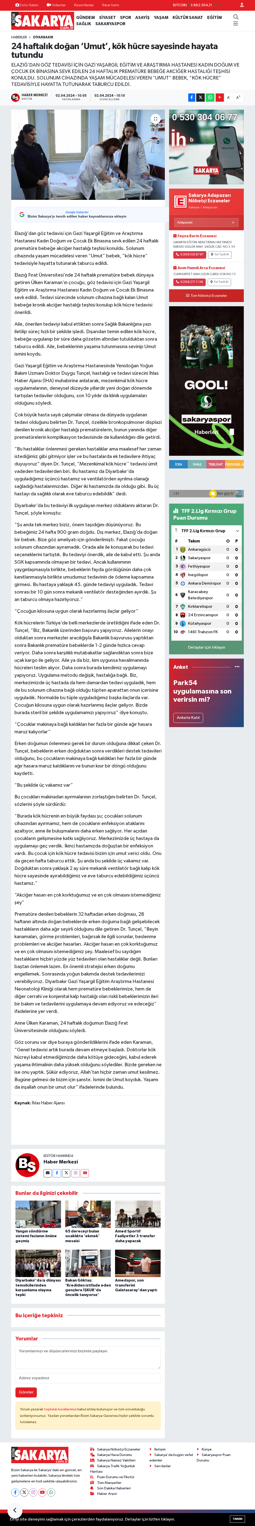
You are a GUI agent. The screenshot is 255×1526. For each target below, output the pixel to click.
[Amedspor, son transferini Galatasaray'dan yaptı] (138, 1263)
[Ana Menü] (235, 24)
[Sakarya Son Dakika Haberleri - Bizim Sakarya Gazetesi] (42, 20)
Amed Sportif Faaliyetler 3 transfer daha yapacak (135, 1236)
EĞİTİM (214, 17)
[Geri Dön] (14, 1511)
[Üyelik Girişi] (240, 5)
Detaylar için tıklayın (206, 647)
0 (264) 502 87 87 (191, 254)
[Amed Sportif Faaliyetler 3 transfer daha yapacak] (138, 1214)
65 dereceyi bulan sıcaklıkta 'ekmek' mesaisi (82, 1236)
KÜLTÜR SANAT (188, 17)
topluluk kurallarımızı (60, 1409)
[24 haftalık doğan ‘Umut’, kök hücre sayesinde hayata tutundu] (88, 155)
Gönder (26, 1392)
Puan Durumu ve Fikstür (115, 1477)
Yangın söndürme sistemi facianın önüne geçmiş (36, 1236)
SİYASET (107, 17)
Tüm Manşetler (109, 1483)
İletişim (160, 1449)
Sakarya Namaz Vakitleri (116, 1460)
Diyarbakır (43, 37)
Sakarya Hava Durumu (114, 1455)
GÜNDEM (85, 17)
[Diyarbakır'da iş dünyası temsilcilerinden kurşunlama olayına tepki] (38, 1263)
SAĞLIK (83, 24)
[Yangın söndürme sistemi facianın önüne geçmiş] (38, 1214)
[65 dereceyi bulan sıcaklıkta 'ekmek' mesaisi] (88, 1214)
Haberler (19, 37)
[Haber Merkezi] (27, 1165)
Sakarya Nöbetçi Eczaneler (118, 1449)
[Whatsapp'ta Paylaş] (210, 97)
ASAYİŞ (142, 17)
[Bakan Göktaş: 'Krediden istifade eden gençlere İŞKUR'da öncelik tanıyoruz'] (88, 1263)
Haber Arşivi (107, 1494)
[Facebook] (57, 1173)
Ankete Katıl (188, 718)
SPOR (125, 17)
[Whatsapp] (51, 1492)
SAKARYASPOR (110, 24)
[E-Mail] (48, 1173)
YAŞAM (161, 17)
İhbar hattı (110, 5)
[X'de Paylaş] (200, 97)
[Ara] (236, 17)
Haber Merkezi (61, 1161)
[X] (24, 1492)
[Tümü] (237, 667)
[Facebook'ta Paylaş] (191, 97)
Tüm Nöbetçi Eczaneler (209, 296)
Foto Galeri (29, 5)
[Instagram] (75, 1173)
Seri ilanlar (162, 1466)
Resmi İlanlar (84, 5)
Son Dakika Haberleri (114, 1488)
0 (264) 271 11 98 (191, 282)
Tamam (237, 1519)
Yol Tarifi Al (221, 254)
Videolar (59, 5)
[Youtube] (85, 1173)
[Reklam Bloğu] (206, 147)
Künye (207, 1449)
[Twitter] (66, 1173)
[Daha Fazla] (220, 97)
